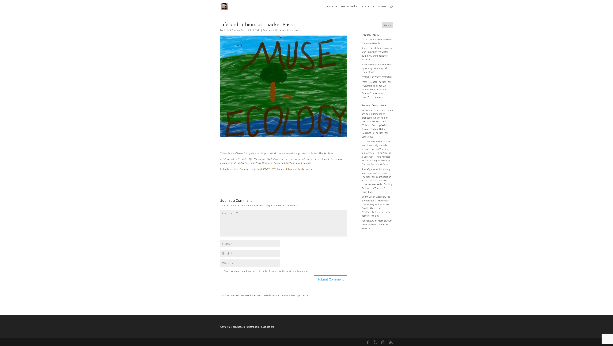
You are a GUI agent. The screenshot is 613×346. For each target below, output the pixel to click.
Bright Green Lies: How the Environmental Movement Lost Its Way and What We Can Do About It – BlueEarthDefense (376, 204)
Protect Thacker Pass (234, 30)
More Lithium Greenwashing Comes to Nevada (377, 224)
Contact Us (368, 6)
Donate (382, 6)
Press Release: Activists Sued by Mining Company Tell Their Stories (377, 68)
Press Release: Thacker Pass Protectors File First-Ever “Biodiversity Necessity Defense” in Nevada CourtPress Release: (376, 89)
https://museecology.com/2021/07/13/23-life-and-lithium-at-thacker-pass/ (273, 169)
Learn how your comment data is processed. (286, 295)
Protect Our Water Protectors (377, 76)
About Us (332, 6)
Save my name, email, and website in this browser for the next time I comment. (266, 271)
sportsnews (368, 220)
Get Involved (348, 6)
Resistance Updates (273, 30)
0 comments (293, 30)
